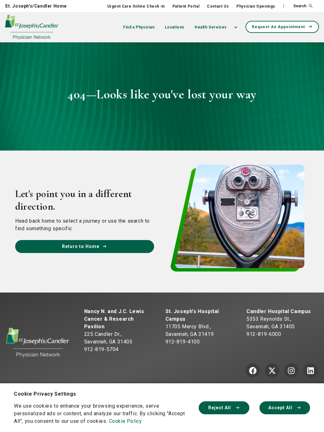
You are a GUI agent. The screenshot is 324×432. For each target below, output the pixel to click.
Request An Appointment (278, 27)
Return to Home (80, 246)
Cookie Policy (125, 421)
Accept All (281, 407)
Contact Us (218, 6)
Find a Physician (139, 27)
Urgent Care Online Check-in (136, 6)
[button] (298, 6)
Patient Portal (185, 6)
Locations (174, 27)
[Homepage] (37, 342)
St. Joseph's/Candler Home (36, 6)
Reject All (220, 407)
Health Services (211, 27)
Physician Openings (255, 6)
